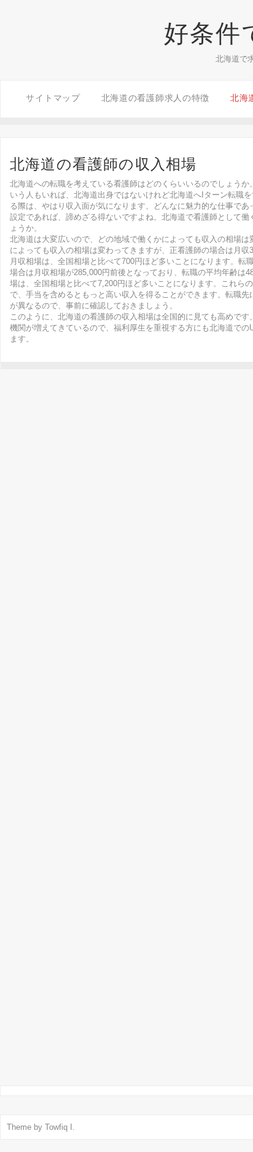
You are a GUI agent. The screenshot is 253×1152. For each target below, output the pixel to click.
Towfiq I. (60, 1127)
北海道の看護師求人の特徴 (155, 98)
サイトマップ (53, 98)
